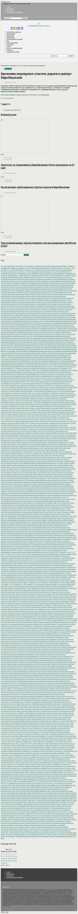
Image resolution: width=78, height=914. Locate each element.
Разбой (19, 681)
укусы (26, 772)
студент (3, 742)
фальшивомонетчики (68, 785)
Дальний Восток (48, 400)
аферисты (32, 306)
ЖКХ (7, 41)
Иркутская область (12, 471)
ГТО (2, 397)
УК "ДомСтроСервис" (56, 770)
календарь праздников (64, 474)
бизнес (34, 315)
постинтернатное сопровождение (24, 651)
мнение (18, 541)
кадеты (3, 474)
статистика (27, 738)
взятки (20, 347)
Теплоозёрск (49, 751)
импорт (3, 465)
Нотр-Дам (61, 584)
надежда (56, 558)
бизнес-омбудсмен (60, 315)
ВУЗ (68, 366)
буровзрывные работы (25, 332)
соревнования (5, 728)
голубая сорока (43, 387)
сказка (6, 717)
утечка (14, 781)
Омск (10, 599)
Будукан (50, 330)
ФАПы (14, 787)
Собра (24, 725)
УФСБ (58, 781)
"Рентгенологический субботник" (38, 268)
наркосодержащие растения (45, 563)
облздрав (49, 586)
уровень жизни (50, 779)
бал (72, 306)
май (11, 516)
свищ (26, 707)
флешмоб (50, 798)
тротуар (22, 762)
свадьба (3, 707)
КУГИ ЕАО (27, 499)
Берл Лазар (29, 313)
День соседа (61, 416)
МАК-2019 (65, 516)
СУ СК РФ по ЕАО (30, 743)
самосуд (28, 704)
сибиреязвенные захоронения (35, 713)
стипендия (62, 738)
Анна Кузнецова (69, 294)
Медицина (10, 37)
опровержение (12, 603)
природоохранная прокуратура (44, 662)
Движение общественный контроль (53, 402)
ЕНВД (27, 440)
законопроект (28, 452)
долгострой (26, 431)
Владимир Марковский (61, 349)
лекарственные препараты (34, 507)
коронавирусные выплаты (43, 491)
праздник (6, 654)
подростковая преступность (10, 639)
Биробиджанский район (53, 321)
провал (20, 666)
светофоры (20, 707)
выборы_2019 (57, 368)
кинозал (50, 480)
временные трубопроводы (49, 363)
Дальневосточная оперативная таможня (22, 399)
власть (51, 351)
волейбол (64, 357)
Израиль (67, 463)
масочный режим (53, 522)
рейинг (74, 687)
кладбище (41, 482)
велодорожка (35, 342)
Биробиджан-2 (46, 317)
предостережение (47, 654)
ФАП (10, 787)
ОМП (2, 599)
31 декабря (26, 270)
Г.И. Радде (42, 378)
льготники (33, 514)
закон (43, 450)
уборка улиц (36, 766)
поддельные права (42, 637)
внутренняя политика (11, 353)
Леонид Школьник (37, 508)
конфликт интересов (8, 491)
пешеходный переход (46, 630)
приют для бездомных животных (63, 664)
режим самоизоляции (31, 687)
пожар (63, 639)
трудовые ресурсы (57, 762)
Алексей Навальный (59, 289)
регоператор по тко (16, 687)
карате (70, 476)
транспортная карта (49, 761)
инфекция (42, 469)
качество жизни (23, 478)
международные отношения (48, 527)
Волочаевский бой (37, 359)
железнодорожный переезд (10, 442)
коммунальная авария (38, 486)
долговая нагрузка (7, 431)
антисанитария (19, 298)
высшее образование (27, 376)
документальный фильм (46, 429)
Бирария (13, 317)
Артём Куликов (22, 304)
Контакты (10, 10)
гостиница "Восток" (27, 393)
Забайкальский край (7, 448)
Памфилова (11, 615)
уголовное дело (14, 768)
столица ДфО (5, 740)
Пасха (75, 618)
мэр (11, 556)
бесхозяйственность (8, 315)
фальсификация (21, 785)
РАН (10, 683)
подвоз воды (24, 637)
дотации (28, 435)
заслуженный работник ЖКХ (34, 455)
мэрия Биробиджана (24, 556)
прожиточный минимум (57, 668)
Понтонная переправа (8, 647)
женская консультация (43, 442)
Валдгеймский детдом (8, 338)
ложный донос (37, 512)
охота (56, 611)
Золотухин (59, 459)
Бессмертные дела (55, 313)
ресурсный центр (20, 690)
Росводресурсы (14, 694)
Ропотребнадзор (68, 692)
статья (33, 738)
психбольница (49, 675)
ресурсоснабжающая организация (38, 690)
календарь (52, 474)
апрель (63, 300)
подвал (17, 637)
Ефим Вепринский (35, 440)
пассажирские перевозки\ (64, 618)
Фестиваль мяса (13, 795)
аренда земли (22, 302)
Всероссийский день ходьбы (20, 366)
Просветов (30, 671)
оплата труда (38, 601)
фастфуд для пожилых (28, 787)
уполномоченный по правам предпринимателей (45, 774)
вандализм (12, 340)
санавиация (35, 704)
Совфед (22, 726)
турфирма (56, 764)
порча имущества (22, 647)
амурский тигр (46, 292)
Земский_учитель (18, 459)
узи (45, 770)
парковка (52, 617)
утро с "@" (34, 781)
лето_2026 (27, 510)
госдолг (54, 391)
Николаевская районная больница (12, 579)
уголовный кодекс (45, 768)
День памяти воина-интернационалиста (57, 412)
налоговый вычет (38, 562)
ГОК (7, 387)
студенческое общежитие (22, 742)
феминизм (63, 791)
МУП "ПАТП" (12, 554)
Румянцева (16, 700)
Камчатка (14, 476)
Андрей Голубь (34, 294)
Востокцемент (33, 361)
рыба (33, 700)
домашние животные (17, 433)
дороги (42, 433)
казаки (25, 474)
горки (75, 387)
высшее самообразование (44, 376)
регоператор (5, 687)
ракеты (67, 681)
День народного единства (17, 412)
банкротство (5, 310)
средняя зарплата (70, 736)
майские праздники (27, 516)
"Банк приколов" (9, 266)
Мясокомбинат (55, 556)
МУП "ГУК (4, 554)
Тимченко (45, 755)
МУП (53, 552)
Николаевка (55, 577)
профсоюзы (72, 673)
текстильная (34, 749)
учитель (22, 783)
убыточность (62, 766)
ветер (22, 344)
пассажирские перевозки (46, 618)
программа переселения (55, 666)
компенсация (38, 488)
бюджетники (5, 334)
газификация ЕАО (60, 378)
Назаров (63, 558)
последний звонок (67, 649)
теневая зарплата (66, 749)
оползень (51, 601)
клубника (57, 482)
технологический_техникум (18, 755)
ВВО (31, 340)
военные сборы (48, 355)
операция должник (27, 601)
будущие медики (71, 330)
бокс (23, 328)
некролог (4, 573)
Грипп (45, 395)
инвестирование (19, 465)
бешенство (19, 315)
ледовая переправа (37, 505)
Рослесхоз (61, 694)
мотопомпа (54, 548)
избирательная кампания (20, 463)
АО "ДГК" (25, 300)
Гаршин (38, 380)
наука (22, 567)
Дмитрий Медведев (41, 427)
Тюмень (3, 766)
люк (68, 514)
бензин (17, 313)
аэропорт (60, 306)
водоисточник (46, 353)
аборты (15, 274)
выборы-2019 (68, 370)
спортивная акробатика (57, 734)
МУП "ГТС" (71, 552)
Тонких (24, 757)
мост (30, 548)
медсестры (15, 527)
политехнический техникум (19, 645)
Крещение (16, 497)
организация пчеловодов (50, 603)
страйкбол (23, 740)
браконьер (20, 330)
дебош (6, 404)
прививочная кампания (48, 660)
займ (13, 450)
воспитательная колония (9, 361)
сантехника (31, 706)
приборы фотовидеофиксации (29, 660)
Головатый (19, 387)
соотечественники (62, 726)
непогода (31, 573)
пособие (3, 651)
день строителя (6, 418)
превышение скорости (33, 654)
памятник (30, 615)
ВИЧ (38, 349)
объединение (63, 594)
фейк (32, 791)
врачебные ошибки (15, 363)
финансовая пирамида (68, 797)
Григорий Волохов (36, 395)
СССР (12, 738)
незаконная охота (42, 571)
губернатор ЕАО (35, 397)
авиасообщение (17, 277)
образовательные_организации (12, 590)
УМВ (51, 772)
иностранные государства (53, 467)
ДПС (43, 435)
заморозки (21, 454)
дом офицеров (59, 431)
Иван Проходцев (47, 461)
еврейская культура (30, 436)
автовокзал (47, 279)
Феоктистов (5, 793)
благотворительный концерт (26, 327)
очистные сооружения (21, 613)
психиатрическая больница (63, 675)
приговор (59, 660)
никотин (40, 579)
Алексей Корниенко (45, 289)
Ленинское (4, 508)
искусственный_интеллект (44, 471)
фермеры (12, 793)
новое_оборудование (67, 581)
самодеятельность (65, 702)
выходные (4, 378)
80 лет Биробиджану (65, 270)
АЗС (67, 283)
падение (56, 613)
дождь (35, 429)
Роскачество (32, 694)
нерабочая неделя (41, 573)
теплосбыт (28, 753)
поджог (52, 637)
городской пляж (66, 389)
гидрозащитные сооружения (49, 382)
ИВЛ (54, 461)
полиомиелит (5, 645)
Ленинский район (68, 507)
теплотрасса (36, 753)
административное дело (21, 283)
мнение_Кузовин (27, 541)
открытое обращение (48, 607)
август (47, 275)
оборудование (40, 588)
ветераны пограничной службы (48, 344)
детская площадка (39, 421)
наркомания (31, 563)
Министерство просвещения (38, 535)
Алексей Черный (14, 291)
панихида (56, 615)
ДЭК (66, 435)
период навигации (7, 628)
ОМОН (73, 598)
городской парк (55, 389)
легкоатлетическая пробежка (17, 505)
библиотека (27, 315)
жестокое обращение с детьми (62, 442)
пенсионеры (63, 622)
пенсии (39, 622)
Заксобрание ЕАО (58, 452)
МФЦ (74, 554)
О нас (8, 7)
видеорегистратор (39, 347)
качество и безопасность (38, 478)
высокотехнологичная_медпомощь (61, 374)
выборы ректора (46, 368)
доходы (39, 435)
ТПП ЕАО (4, 759)
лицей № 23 (64, 510)
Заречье (8, 455)
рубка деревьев (51, 698)
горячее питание (26, 391)
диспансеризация (51, 425)
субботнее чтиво (42, 743)
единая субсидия (32, 438)
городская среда (29, 389)
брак (14, 330)
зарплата (14, 455)
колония (39, 484)
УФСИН (73, 781)
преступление (57, 658)
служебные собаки (37, 721)
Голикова (12, 387)
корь (21, 493)
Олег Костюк (24, 598)
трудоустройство (70, 762)
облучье (70, 586)
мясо (48, 556)
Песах (16, 628)
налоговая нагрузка (12, 562)
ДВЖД (38, 402)
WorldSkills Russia (6, 274)
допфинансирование (32, 433)
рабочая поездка (64, 679)
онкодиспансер (17, 599)
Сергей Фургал (10, 713)
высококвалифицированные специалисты (34, 374)
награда (41, 558)
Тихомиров (53, 755)
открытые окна (61, 607)
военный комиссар (60, 355)
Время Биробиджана (66, 363)
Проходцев (5, 675)
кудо (39, 499)
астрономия (61, 304)
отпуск (59, 609)
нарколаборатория (20, 563)
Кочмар (70, 493)
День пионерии (17, 414)
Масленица (43, 522)
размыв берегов (59, 681)
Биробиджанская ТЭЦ (32, 319)
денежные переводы (59, 406)
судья (32, 745)
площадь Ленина (26, 634)
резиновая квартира (46, 687)
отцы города (29, 611)
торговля (33, 757)
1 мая (73, 268)
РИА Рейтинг (58, 690)
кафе (16, 478)
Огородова (23, 596)
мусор (40, 554)
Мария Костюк (58, 520)
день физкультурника (48, 418)
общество (4, 594)
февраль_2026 (47, 787)
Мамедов (4, 520)
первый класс (38, 626)
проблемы (14, 666)
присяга (19, 664)
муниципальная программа (22, 552)
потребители (47, 651)
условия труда (61, 779)
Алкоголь (50, 291)
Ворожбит (59, 359)
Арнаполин (60, 302)
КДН (25, 480)
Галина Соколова (13, 380)
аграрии (26, 281)
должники (50, 431)
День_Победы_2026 (8, 419)
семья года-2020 (22, 711)
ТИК (40, 755)
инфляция (49, 469)
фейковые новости (45, 791)
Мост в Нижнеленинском (41, 548)
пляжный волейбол (39, 634)
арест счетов (46, 302)
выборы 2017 (11, 368)
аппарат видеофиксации (52, 300)
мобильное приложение (9, 545)
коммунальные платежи (54, 486)
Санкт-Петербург (15, 706)
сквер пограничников (26, 717)
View (2, 154)
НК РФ (45, 579)
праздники (14, 654)
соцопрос (4, 734)
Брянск (44, 330)
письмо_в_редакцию (43, 632)
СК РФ (55, 715)
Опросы (9, 50)
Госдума (60, 391)
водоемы (37, 353)
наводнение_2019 (31, 558)
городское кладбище (42, 389)
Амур (9, 292)
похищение (5, 653)
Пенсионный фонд (63, 624)
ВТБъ (64, 366)
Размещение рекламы (14, 12)
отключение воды (15, 607)
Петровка (66, 628)
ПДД (65, 620)
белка (12, 313)
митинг (49, 539)
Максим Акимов (19, 518)
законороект (37, 452)
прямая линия (27, 675)
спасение (26, 734)
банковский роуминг (68, 308)
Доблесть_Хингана (69, 427)
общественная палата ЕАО (24, 592)
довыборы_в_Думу (26, 429)
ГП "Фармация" (53, 393)
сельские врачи (69, 707)
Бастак (26, 310)
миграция (34, 531)
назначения (70, 558)
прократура (15, 670)
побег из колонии (59, 634)
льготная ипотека (23, 514)
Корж (23, 491)
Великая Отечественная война (19, 342)
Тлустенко (64, 755)
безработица (5, 313)
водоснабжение (26, 355)
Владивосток (48, 349)
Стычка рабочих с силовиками (42, 742)
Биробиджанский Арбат (48, 319)
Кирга (3, 482)
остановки (53, 605)
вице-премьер (32, 349)
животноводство (53, 444)
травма (9, 759)
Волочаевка (13, 359)
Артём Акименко (11, 304)
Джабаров (10, 425)
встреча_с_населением (54, 366)
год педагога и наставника (25, 385)
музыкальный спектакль (58, 550)
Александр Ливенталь (44, 287)
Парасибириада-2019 (29, 617)
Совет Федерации (59, 725)
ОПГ (18, 601)
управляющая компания (20, 779)
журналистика (72, 446)
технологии (5, 755)
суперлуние (48, 745)
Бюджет (42, 332)
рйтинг (3, 692)
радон (14, 681)
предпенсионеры (7, 656)
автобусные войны (57, 277)
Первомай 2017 (28, 626)
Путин (3, 679)
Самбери (44, 702)
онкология (42, 599)
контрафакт (70, 490)
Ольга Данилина (54, 598)
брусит (32, 330)
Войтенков (52, 357)
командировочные (58, 484)
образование (55, 588)
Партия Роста (10, 618)
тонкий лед (18, 757)
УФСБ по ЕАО (65, 781)
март (25, 522)
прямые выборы (38, 675)
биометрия (71, 315)
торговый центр (53, 757)
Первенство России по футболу (12, 626)
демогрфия (48, 406)
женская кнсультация (27, 442)
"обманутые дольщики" (18, 268)
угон (6, 770)
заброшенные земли (50, 448)
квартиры (12, 480)
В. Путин (26, 336)
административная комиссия (52, 281)
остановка (46, 605)
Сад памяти (27, 702)
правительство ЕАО (57, 653)
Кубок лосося (15, 499)
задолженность (6, 450)
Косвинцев (27, 493)
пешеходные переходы (30, 630)
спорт (47, 734)
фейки (36, 791)
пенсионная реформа (17, 624)
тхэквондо (64, 764)
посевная (4, 649)
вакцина (51, 336)
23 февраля (18, 270)
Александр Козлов (14, 287)
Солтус (47, 726)
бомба (59, 328)
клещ (47, 482)
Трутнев (4, 764)
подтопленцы (43, 639)
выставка (4, 376)
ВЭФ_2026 (21, 378)
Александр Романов (59, 287)
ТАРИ (67, 747)
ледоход (14, 507)
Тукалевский (19, 764)
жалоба (44, 440)
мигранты (63, 529)
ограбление (31, 596)
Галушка (22, 380)
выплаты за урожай (56, 372)
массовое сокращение (67, 522)
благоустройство (42, 327)
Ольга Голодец (42, 598)
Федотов (19, 791)
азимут (63, 283)
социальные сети (36, 732)
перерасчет (61, 626)
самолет (13, 704)
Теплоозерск (58, 751)
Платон (12, 634)
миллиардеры (65, 531)
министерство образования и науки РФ (14, 535)
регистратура (63, 685)
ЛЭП (58, 514)
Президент (46, 656)
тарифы (72, 747)
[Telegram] (12, 28)
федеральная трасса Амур (42, 789)
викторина (16, 349)
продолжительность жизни (18, 668)
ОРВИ (39, 603)
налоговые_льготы (25, 562)
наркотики (59, 563)
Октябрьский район (13, 598)
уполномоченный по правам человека (25, 776)
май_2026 (16, 516)
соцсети (10, 734)
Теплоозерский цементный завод (12, 753)
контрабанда (61, 490)
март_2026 (31, 522)
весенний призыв (13, 344)
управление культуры (42, 778)
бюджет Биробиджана (63, 332)
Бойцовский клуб (15, 328)
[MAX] (21, 28)
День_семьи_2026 (21, 419)
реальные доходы (52, 683)
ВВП (35, 340)
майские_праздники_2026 (53, 516)
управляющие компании (36, 779)
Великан (45, 340)
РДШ (44, 683)
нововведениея (43, 581)
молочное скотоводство (14, 546)
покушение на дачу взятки (20, 643)
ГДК (42, 380)
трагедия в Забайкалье (27, 759)
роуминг (34, 698)
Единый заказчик (45, 438)
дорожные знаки (63, 433)
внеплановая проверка (62, 351)
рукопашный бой (6, 700)
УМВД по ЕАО (62, 772)
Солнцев (42, 726)
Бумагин (3, 332)
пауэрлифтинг (37, 620)
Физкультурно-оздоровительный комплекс (51, 795)
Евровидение (71, 436)
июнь (31, 472)
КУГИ (22, 499)
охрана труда (63, 611)
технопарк (32, 755)
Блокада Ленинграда (55, 327)
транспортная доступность (32, 761)
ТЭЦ (69, 764)
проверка (26, 666)
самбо (50, 702)
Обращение (27, 590)
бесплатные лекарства (41, 313)
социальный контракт (49, 732)
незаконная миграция (28, 571)
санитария (49, 704)
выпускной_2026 (14, 374)
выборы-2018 (58, 370)
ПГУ (43, 620)
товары (71, 755)
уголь (3, 770)
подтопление (33, 639)
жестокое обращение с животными (13, 444)
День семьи (52, 416)
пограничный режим (60, 635)
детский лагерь (43, 423)
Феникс (70, 791)
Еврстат (10, 438)
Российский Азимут (49, 696)
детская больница (7, 421)
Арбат (10, 302)
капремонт (57, 476)
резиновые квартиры (60, 687)
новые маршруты (15, 582)
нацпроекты (21, 569)
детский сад (53, 423)
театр (27, 749)
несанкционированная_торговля (59, 573)
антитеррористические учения (11, 300)
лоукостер (52, 512)
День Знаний (15, 410)
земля (69, 457)
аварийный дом (61, 274)
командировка (47, 484)
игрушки (71, 461)
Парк (39, 617)
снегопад (61, 723)
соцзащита (45, 728)
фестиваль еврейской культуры (35, 793)
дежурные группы (35, 404)
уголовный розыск (58, 768)
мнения (16, 543)
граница (71, 393)
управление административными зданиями (53, 776)
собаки (71, 723)
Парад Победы (16, 617)
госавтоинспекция (38, 391)
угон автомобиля (14, 770)
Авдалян (53, 275)
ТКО (59, 755)
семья (68, 709)
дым (62, 435)
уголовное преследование (29, 768)
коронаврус (56, 491)
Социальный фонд (63, 732)
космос (57, 493)
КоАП (6, 484)
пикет (62, 630)
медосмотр (64, 526)
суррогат (55, 745)
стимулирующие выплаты (49, 738)
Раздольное (49, 681)
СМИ (13, 723)
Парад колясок (6, 617)
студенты (9, 742)
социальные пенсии (23, 732)
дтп (54, 435)
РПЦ (39, 698)
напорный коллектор (60, 562)
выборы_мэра (48, 370)
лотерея (46, 512)
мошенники (69, 548)
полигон (56, 643)
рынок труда (60, 700)
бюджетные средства (49, 334)
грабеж (62, 393)
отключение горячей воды (31, 607)
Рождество (53, 692)
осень (3, 605)
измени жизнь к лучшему (55, 463)
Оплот (45, 601)
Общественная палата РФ (42, 592)
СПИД (43, 734)
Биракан (7, 317)
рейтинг (3, 689)
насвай (55, 565)
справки (42, 736)
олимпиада (33, 598)
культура (64, 499)
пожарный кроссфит (25, 641)
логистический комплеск (13, 512)
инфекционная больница (30, 469)
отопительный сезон (42, 609)
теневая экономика (7, 751)
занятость (29, 454)
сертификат (20, 713)
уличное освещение (36, 772)
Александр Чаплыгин (14, 289)
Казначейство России (41, 474)
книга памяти (65, 482)
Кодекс (20, 484)
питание (53, 632)
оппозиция (58, 601)
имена (72, 463)
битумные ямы (38, 323)
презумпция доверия (31, 658)
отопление (53, 609)
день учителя (36, 418)
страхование (36, 740)
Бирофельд (66, 321)
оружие (61, 603)
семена (63, 709)
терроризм (60, 753)
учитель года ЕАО (41, 783)
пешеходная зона (15, 630)
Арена (14, 302)
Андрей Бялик (24, 294)
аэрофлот (67, 306)
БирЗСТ (19, 317)
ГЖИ (23, 382)
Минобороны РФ (22, 537)
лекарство (47, 507)
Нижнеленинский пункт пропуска (39, 577)
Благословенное (10, 325)
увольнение (71, 766)
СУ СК (55, 742)
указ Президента (7, 772)
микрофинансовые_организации (49, 531)
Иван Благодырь (25, 461)
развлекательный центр (30, 681)
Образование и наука (14, 39)
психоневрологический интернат (12, 677)
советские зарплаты (13, 726)
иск (20, 471)
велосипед (52, 342)
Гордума (69, 387)
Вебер (39, 340)
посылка (39, 651)
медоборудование (53, 526)
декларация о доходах (17, 406)
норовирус (53, 584)
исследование (5, 472)
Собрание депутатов (33, 725)
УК (48, 770)
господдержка (6, 393)
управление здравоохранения (24, 778)
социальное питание (62, 730)
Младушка (11, 541)
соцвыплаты (36, 728)
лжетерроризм (36, 510)
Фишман (43, 798)
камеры (8, 476)
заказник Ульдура (21, 450)
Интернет (17, 469)
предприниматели (19, 656)
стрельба (44, 740)
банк (2, 308)
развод (42, 681)
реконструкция (27, 689)
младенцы (4, 541)
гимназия (30, 383)
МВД (44, 524)
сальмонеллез (36, 702)
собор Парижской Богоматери (11, 725)
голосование (33, 387)
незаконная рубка (55, 571)
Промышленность (7, 671)
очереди (71, 611)
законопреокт (18, 452)
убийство (28, 766)
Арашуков (4, 302)
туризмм (38, 764)
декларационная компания (67, 404)
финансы (37, 798)
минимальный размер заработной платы (49, 533)
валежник (19, 338)
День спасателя (71, 416)
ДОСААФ (21, 435)
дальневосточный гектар (34, 400)
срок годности (6, 738)
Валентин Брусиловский (31, 338)
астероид (53, 304)
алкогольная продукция (61, 291)
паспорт (34, 618)
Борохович (9, 330)
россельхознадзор (20, 696)
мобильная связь (68, 543)
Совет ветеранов (47, 725)
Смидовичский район (29, 723)
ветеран (27, 344)
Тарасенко (61, 747)
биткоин (74, 321)
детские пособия (13, 423)
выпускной (4, 374)
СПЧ (46, 736)
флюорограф (58, 798)
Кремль (3, 497)
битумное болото (26, 323)
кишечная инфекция (16, 482)
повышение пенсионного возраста (13, 635)
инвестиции (29, 465)
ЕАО (74, 435)
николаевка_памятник (67, 577)
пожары (67, 641)
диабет (30, 425)
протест (37, 671)
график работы (25, 395)
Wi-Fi (69, 272)
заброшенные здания (35, 448)
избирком (33, 463)
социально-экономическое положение (41, 730)
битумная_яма (15, 323)
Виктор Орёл (72, 347)
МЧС (2, 556)
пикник (67, 630)
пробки (8, 666)
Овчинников (14, 596)
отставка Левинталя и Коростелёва (13, 611)
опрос (20, 603)
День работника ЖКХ (54, 414)
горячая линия (15, 391)
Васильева (26, 340)
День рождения (33, 416)
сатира (37, 706)
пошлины (36, 653)
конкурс (9, 490)
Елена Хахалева (16, 440)
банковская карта (42, 308)
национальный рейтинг (41, 567)
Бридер (27, 330)
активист (4, 285)
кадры (21, 474)
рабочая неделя (52, 679)
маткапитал (27, 524)
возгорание (19, 357)
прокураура (64, 670)
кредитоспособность (69, 495)
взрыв (49, 346)
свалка (8, 707)
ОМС (6, 599)
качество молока (53, 478)
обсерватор (50, 590)
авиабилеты (60, 275)
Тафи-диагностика (18, 749)
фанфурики (4, 787)
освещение (73, 603)
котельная (64, 493)
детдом (59, 419)
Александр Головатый (58, 285)
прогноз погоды (41, 666)
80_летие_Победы (7, 272)
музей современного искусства (39, 550)
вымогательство (22, 372)
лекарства (21, 507)
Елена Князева (6, 440)
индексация (22, 467)
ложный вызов (27, 512)
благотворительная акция (40, 325)
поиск (72, 641)
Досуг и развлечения (14, 48)
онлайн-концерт (52, 599)
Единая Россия (21, 438)
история (13, 472)
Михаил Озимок (70, 539)
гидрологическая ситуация (18, 383)
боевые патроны (69, 327)
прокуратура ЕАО (43, 670)
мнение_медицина (39, 541)
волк (69, 357)
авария (21, 275)
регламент (71, 685)
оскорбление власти (12, 605)
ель (23, 440)
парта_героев (60, 617)
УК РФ (74, 770)
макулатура (53, 518)
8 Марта (50, 270)
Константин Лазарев (25, 490)
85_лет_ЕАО (26, 272)
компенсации (10, 488)
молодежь (72, 545)
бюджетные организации (33, 334)
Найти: (3, 255)
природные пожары (27, 662)
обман (33, 588)
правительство (45, 653)
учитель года (30, 783)
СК (44, 715)
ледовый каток (6, 507)
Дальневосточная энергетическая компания (51, 399)
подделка (32, 637)
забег (16, 448)
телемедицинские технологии (49, 749)
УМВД (55, 772)
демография (39, 406)
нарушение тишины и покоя (18, 565)
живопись (43, 444)
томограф (10, 757)
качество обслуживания (67, 478)
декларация (5, 406)
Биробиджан (36, 317)
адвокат (32, 281)
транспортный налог (63, 761)
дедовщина (20, 404)
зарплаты (20, 455)
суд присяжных (6, 745)
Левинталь (65, 503)
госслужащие (15, 393)
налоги (3, 562)
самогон (55, 702)
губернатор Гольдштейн (20, 397)
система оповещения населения (32, 715)
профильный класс (53, 673)
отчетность (49, 611)
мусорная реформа (49, 554)
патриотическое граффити (22, 620)
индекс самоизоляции (59, 465)
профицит (64, 673)
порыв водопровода (40, 647)
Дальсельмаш (59, 400)
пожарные (14, 641)
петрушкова (5, 630)
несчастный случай (44, 575)
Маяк (41, 524)
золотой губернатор (48, 459)
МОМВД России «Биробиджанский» (35, 546)
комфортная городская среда (53, 488)
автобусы (39, 279)
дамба (66, 400)
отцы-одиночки (39, 611)
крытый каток (48, 497)
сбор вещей (51, 706)
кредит (44, 495)
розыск (59, 692)
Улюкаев (46, 772)
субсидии (59, 743)
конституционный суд (40, 490)
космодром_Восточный (47, 493)
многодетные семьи (26, 543)
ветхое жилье (9, 346)
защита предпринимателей (24, 457)
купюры (40, 501)
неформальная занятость (14, 577)
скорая (28, 719)
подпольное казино (62, 637)
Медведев (55, 524)
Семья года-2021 (34, 711)
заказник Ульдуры (34, 450)
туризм (32, 764)
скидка (43, 717)
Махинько (35, 524)
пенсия (72, 624)
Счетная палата (15, 747)
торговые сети (42, 757)
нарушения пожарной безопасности (40, 565)
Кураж (45, 501)
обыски (7, 596)
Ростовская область (24, 698)
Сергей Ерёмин (63, 711)
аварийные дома (50, 274)
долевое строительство (38, 431)
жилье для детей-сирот (36, 446)
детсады (69, 419)
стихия (68, 738)
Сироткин (70, 713)
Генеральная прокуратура (53, 380)
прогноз (33, 666)
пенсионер (46, 622)
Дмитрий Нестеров (55, 427)
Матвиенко (4, 524)
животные (63, 444)
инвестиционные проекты (42, 465)
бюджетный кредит (7, 336)
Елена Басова (71, 438)
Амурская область (23, 292)
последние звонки (54, 649)
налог (31, 560)
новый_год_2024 (9, 584)
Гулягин (47, 397)
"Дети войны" (29, 266)
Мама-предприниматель (65, 518)
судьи (27, 745)
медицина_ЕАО (13, 526)
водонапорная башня (12, 355)
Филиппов (19, 797)
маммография (12, 520)
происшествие (6, 670)
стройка (68, 740)
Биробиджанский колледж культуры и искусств (29, 321)
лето (21, 510)
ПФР (7, 679)
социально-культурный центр (59, 728)
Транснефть (18, 761)
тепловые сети (26, 751)
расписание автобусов (34, 683)
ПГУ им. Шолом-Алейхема (54, 620)
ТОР (28, 757)
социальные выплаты (8, 732)
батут (39, 310)
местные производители (36, 529)
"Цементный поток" (57, 268)
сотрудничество (26, 728)
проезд (46, 668)
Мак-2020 (72, 516)
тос (60, 757)
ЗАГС (60, 448)
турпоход (49, 764)
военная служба (37, 355)
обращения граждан (39, 590)
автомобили (61, 279)
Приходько (43, 664)
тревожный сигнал (7, 762)
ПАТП (3, 620)
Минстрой (72, 537)
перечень (68, 626)
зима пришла (28, 459)
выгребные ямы (11, 372)
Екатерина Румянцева (58, 438)
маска (37, 522)
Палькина (4, 615)
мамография (21, 520)
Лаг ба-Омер (36, 503)
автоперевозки (6, 281)
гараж (27, 380)
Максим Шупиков (42, 518)
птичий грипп (28, 677)
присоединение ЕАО (62, 662)
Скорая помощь (36, 719)
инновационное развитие (35, 467)
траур (73, 761)
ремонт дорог (55, 689)
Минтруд (11, 539)
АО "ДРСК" (32, 300)
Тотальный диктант (69, 757)
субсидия (66, 743)
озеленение (68, 596)
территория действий (48, 753)
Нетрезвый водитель (59, 575)
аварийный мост (13, 275)
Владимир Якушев (42, 351)
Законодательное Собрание (55, 450)
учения (16, 783)
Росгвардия (24, 694)
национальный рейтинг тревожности (63, 567)
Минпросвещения (62, 537)
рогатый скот (10, 692)
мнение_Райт (51, 541)
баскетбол (20, 310)
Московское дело (22, 548)
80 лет (55, 270)
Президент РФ (68, 656)
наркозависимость (7, 563)
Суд (73, 743)
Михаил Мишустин (58, 539)
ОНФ (60, 599)
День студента (17, 418)
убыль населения (51, 766)
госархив (48, 391)
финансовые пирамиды (9, 798)
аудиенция (25, 306)
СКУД (44, 719)
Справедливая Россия (25, 736)
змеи (35, 459)
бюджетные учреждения (66, 334)
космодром (35, 493)
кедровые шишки (33, 480)
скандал (12, 717)
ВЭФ (16, 378)
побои (68, 634)
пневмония (49, 634)
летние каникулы (14, 510)
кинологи (56, 480)
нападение (49, 562)
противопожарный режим (15, 673)
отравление (66, 609)
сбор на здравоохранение (65, 706)
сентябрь (54, 711)
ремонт (47, 689)
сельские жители (6, 709)
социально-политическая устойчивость (14, 730)
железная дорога (62, 440)
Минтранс (4, 539)
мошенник (61, 548)
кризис (22, 497)
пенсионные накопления (33, 624)
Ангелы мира (14, 294)
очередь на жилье (7, 613)
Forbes (41, 272)
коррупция (16, 493)
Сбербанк (43, 706)
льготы (54, 514)
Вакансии (10, 9)
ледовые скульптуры (51, 505)
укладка (15, 772)
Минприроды (42, 537)
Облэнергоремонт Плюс (22, 588)
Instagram (47, 272)
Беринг (22, 313)
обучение (58, 590)
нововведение (33, 581)
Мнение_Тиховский (63, 541)
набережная (65, 556)
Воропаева (67, 359)
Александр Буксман (29, 285)
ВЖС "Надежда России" (39, 346)
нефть (25, 577)
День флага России (63, 418)
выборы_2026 (5, 370)
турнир (43, 764)
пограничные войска (46, 635)
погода (27, 635)
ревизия (71, 683)
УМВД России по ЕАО (21, 774)
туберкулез (11, 764)
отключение (5, 607)
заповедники (62, 454)
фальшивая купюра (54, 785)
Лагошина (49, 503)
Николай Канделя (30, 579)
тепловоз (17, 751)
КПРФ (3, 495)
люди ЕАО (63, 514)
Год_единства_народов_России (63, 385)
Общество (10, 35)
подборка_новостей (7, 637)
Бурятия (36, 332)
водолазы (62, 353)
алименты (28, 291)
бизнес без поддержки (45, 315)
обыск (3, 596)
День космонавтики (44, 410)
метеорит (49, 529)
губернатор (8, 397)
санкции (24, 706)
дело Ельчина (30, 406)
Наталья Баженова (13, 567)
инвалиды (9, 465)
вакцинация (58, 336)
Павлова (44, 613)
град (66, 393)
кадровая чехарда (12, 474)
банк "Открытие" (10, 308)
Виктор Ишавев (51, 347)
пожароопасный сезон (56, 641)
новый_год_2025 (21, 584)
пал (60, 613)
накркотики (20, 560)
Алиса (34, 291)
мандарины (37, 520)
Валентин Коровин (46, 338)
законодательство (7, 452)
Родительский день (28, 692)
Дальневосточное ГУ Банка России (13, 400)
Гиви (32, 382)
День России (43, 416)
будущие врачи (59, 330)
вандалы (19, 340)
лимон (44, 510)
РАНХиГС (15, 683)
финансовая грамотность (51, 797)
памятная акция (21, 615)
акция (9, 285)
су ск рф (21, 743)
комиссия (4, 486)
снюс (67, 723)
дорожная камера (51, 433)
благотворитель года (23, 325)
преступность (67, 658)
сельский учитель (18, 709)
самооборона (20, 704)
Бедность (44, 310)
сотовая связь (15, 728)
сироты (3, 715)
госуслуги (37, 393)
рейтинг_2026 (11, 689)
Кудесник (34, 499)
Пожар (58, 639)
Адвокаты (38, 281)
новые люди (5, 582)
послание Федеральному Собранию (35, 649)
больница (28, 328)
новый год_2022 (47, 582)
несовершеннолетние (30, 575)
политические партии (36, 645)
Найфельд (4, 560)
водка (32, 353)
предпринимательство (34, 656)
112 (8, 270)
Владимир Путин (14, 351)
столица (74, 738)
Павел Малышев (35, 613)
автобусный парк (30, 279)
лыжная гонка (12, 514)
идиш (3, 463)
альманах (4, 292)
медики (69, 524)
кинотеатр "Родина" (66, 480)
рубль (63, 698)
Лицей (57, 510)
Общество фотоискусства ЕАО (47, 594)
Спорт (8, 46)
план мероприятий (62, 632)
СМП (53, 723)
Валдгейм (66, 336)
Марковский (19, 522)
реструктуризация (7, 690)
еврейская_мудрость (44, 436)
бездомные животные (64, 310)
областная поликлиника (37, 586)
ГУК (42, 397)
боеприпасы (5, 328)
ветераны (33, 344)
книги (72, 482)
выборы (3, 368)
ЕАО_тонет (4, 436)
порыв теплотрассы (54, 647)
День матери (55, 410)
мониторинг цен (62, 546)
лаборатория (27, 503)
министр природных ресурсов (58, 535)
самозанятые (5, 704)
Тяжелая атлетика (18, 766)
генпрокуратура (68, 380)
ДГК (2, 404)
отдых (69, 605)
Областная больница (21, 586)
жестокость (29, 444)
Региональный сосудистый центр (46, 685)
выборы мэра (35, 368)
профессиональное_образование (35, 673)
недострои (62, 569)
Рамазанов (4, 683)
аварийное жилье (37, 274)
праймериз (21, 654)
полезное (49, 643)
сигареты (49, 713)
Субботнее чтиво (12, 52)
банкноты (32, 308)
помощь (68, 645)
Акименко (72, 283)
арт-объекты (68, 302)
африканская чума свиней (45, 306)
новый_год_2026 (33, 584)
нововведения (54, 581)
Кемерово (43, 480)
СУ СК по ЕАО (61, 742)
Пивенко (57, 630)
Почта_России (28, 653)
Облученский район (60, 586)
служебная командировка (22, 721)
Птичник (36, 677)
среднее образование (56, 736)
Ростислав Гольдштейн (9, 698)
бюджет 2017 (50, 332)
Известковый (41, 463)
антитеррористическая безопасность (37, 298)
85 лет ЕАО (18, 272)
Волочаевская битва (24, 359)
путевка (70, 677)
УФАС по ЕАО (47, 781)
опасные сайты (11, 601)
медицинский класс (40, 526)
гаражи (32, 380)
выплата (40, 372)
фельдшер (56, 791)
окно (74, 596)
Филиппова (27, 797)
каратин (3, 478)
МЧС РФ (7, 556)
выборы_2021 (67, 368)
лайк (55, 503)
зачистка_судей (49, 455)
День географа (14, 408)
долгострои (17, 431)
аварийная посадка (24, 274)
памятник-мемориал (41, 615)
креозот (9, 497)
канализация (34, 476)
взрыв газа (56, 346)
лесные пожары (65, 508)
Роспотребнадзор (7, 696)
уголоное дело (69, 768)
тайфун (48, 747)
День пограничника (40, 414)
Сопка (71, 726)
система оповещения (13, 715)
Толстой (3, 757)
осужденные (62, 605)
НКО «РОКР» (56, 579)
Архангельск (32, 304)
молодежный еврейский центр (57, 545)
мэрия (15, 556)
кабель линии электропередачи (52, 472)
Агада (13, 281)
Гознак (3, 387)
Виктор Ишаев (62, 347)
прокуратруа (23, 670)
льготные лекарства (44, 514)
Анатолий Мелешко (58, 292)
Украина (21, 772)
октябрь (3, 598)
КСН (65, 497)
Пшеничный (13, 679)
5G (33, 270)
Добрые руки (15, 429)
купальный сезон (19, 501)
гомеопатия (62, 387)
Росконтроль (52, 694)
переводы (47, 626)
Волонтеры (5, 359)
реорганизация (65, 689)
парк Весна (45, 617)
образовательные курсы (68, 588)
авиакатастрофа (70, 275)
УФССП (3, 783)
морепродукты (6, 548)
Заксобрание (47, 452)
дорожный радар (12, 435)
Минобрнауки (32, 537)
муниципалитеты (7, 552)
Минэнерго (39, 539)
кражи (16, 495)
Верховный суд (61, 342)
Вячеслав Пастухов (32, 378)
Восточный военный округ (47, 361)
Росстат (64, 696)
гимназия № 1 (39, 383)
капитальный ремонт (46, 476)
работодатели (41, 679)
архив (39, 304)
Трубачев (35, 762)
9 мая (32, 272)
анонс (33, 296)
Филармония (11, 797)
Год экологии (47, 385)
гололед (26, 387)
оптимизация (27, 603)
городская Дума (17, 389)
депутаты (42, 419)
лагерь (43, 503)
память (50, 615)
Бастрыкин (33, 310)
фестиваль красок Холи (54, 793)
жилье (26, 446)
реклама (19, 689)
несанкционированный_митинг (11, 575)
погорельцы (34, 635)
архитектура (45, 304)
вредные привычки (33, 363)
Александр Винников (43, 285)
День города (24, 408)
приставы (13, 664)
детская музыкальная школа (23, 421)
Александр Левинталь (28, 287)
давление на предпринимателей (62, 397)
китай (7, 482)
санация (43, 704)
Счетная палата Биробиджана (31, 747)
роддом (18, 692)
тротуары (28, 762)
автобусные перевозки (16, 279)
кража (11, 495)
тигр (37, 755)
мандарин (29, 520)
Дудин (58, 435)
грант (3, 395)
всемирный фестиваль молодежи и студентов (17, 364)
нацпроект (13, 569)
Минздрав (31, 533)
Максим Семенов (30, 518)
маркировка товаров (8, 522)
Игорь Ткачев (63, 461)
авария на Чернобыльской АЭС (34, 275)
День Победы (28, 414)
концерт (18, 491)
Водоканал (55, 353)
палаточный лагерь (69, 613)
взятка (15, 347)
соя (14, 734)
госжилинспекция (69, 391)
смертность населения (61, 721)
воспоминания (23, 361)
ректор (35, 689)
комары (68, 484)
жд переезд (51, 440)
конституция (52, 490)
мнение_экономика (7, 543)
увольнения (5, 768)
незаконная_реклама (69, 571)
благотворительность (8, 327)
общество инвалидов (29, 594)
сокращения (34, 726)
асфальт (69, 304)
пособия (9, 651)
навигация (12, 558)
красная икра (22, 495)
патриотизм (9, 620)
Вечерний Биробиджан (22, 346)
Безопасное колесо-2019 (25, 311)
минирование (68, 533)
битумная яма (5, 323)
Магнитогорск (5, 516)
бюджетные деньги (17, 334)
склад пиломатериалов (18, 719)
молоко (3, 546)
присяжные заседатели (30, 664)
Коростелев (65, 491)
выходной (67, 376)
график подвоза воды (12, 395)
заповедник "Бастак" (51, 454)
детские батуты (65, 421)
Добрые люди (5, 429)
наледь (26, 560)
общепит (65, 590)
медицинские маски (26, 526)
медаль (49, 524)
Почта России (18, 653)
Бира (2, 317)
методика (56, 529)
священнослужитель (39, 707)
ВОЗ (69, 355)
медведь (62, 524)
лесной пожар (55, 508)
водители (26, 353)
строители (51, 740)
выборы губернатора (23, 368)
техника (67, 753)
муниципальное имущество (41, 552)
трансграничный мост (43, 759)
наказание (12, 560)
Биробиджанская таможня (15, 319)
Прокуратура (32, 670)
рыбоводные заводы (48, 700)
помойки (61, 645)
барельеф (13, 310)
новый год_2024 (58, 582)
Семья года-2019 (10, 711)
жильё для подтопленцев (54, 446)
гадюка (49, 378)
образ (48, 588)
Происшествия (12, 43)
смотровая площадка (44, 723)
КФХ (20, 503)
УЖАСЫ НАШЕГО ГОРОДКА (34, 770)
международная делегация (28, 527)
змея (39, 459)
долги (61, 429)
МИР (45, 539)
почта (11, 653)
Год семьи (38, 385)
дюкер (70, 435)
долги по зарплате (69, 429)
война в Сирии (43, 357)
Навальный (5, 558)
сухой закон (70, 745)
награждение (48, 558)
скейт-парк (37, 717)
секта (49, 707)
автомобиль (70, 279)
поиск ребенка (6, 643)
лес (45, 508)
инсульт (3, 469)
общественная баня (8, 592)
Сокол (27, 726)
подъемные (52, 639)
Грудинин (51, 395)
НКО (49, 579)
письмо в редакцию (29, 632)
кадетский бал (68, 472)
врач (7, 363)
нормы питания (44, 584)
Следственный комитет (59, 719)
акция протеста (16, 285)
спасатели (19, 734)
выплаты (46, 372)
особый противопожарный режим (31, 605)
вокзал (58, 357)
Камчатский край (24, 476)
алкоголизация (41, 291)
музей (26, 550)
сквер (17, 717)
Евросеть (4, 438)
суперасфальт (39, 745)
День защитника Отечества (61, 408)
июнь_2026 (37, 472)
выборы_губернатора (17, 370)
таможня (54, 747)
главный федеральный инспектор (55, 383)
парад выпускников (66, 615)
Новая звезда (66, 579)
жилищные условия (17, 446)
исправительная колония (62, 471)
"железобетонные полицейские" (56, 266)
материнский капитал (15, 524)
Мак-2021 (4, 518)
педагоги (18, 622)
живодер (37, 444)
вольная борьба (49, 359)
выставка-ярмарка (13, 376)
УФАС (40, 781)
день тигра (27, 418)
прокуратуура (55, 670)
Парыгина (28, 618)
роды (37, 692)
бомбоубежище (67, 328)
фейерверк (26, 791)
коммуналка (26, 486)
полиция (47, 645)
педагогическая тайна (29, 622)
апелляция (40, 300)
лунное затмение (62, 512)
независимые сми (14, 571)
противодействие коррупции (50, 671)
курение (50, 501)
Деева (26, 404)
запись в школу (38, 454)
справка (36, 736)
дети (64, 419)
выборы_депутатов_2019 (34, 370)
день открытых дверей (35, 412)
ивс (57, 461)
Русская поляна (25, 700)
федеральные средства (59, 789)
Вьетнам (11, 378)
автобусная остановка (43, 277)
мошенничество (6, 550)
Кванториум (5, 480)
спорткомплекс (13, 736)
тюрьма (9, 766)
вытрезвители (58, 376)
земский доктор (6, 459)
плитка (17, 634)
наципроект (5, 569)
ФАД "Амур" (11, 785)
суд (71, 743)
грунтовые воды (61, 395)
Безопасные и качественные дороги (56, 311)
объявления (72, 594)
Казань (30, 474)
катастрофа (10, 478)
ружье (73, 698)
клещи (51, 482)
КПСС (7, 495)
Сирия (64, 713)
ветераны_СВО (64, 344)
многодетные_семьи (41, 543)
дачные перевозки (15, 402)
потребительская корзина (61, 651)
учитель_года (52, 783)
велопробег (44, 342)
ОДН (57, 596)
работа (33, 679)
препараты (48, 658)
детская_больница (52, 421)
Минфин (17, 539)
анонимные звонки (24, 296)
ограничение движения (13, 110)
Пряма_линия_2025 (15, 675)
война (36, 357)
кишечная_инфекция (30, 482)
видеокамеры (27, 347)
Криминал (36, 497)
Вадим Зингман (42, 336)
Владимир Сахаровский (28, 351)
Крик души (28, 497)
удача (22, 770)
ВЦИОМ (73, 366)
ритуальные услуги (70, 690)
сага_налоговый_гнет (15, 702)
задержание (66, 448)
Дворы (72, 402)
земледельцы (51, 457)
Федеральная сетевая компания (21, 789)
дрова (47, 435)
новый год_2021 (35, 582)
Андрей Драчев (45, 294)
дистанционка (62, 425)
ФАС (18, 787)
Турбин (26, 764)
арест (40, 302)
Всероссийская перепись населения (45, 364)
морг (70, 546)
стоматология (15, 740)
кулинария (45, 499)
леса (48, 508)
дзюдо (24, 425)
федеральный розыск (8, 791)
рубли (59, 698)
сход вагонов (5, 747)
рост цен (70, 696)
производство (71, 668)
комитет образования (14, 486)
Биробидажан (27, 317)
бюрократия (18, 336)
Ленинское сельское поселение (19, 508)
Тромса (16, 762)
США (43, 747)
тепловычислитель (38, 751)
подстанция (24, 639)
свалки (13, 707)
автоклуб (54, 279)
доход (33, 435)
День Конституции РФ (28, 410)
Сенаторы (43, 711)
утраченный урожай (23, 781)
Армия (53, 302)
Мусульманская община (64, 554)
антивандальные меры (43, 296)
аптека (68, 300)
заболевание (23, 448)
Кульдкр (52, 499)
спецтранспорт (35, 734)
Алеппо (22, 291)
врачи (24, 363)
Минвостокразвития (8, 533)
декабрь (54, 404)
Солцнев (53, 726)
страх (29, 740)
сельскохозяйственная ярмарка (50, 709)
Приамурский (5, 660)
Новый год (25, 582)
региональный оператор (26, 685)
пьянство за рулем (24, 679)
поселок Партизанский (15, 649)
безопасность (39, 311)
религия (41, 689)
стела (38, 738)
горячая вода (5, 391)
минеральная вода (21, 533)
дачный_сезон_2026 (29, 402)
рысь (67, 700)
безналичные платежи (8, 311)
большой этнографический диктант (44, 328)
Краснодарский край (34, 495)
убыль (43, 766)
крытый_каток (58, 497)
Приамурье (14, 660)
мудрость (20, 550)
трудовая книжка (45, 762)
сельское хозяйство (32, 709)
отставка (74, 609)
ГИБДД (28, 382)
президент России (56, 656)
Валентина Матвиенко (61, 338)
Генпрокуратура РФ (7, 382)
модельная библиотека (25, 545)
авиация (26, 277)
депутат (36, 419)
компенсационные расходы (24, 488)
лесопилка (4, 510)
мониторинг (52, 546)
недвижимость (52, 569)
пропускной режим (20, 671)
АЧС (55, 306)
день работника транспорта (17, 416)
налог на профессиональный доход (60, 560)
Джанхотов (18, 425)
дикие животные (39, 425)
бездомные (52, 310)
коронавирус (29, 491)
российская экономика (34, 696)
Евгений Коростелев (15, 436)
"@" (2, 266)
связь (30, 707)
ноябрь (67, 584)
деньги (30, 419)
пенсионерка (54, 622)
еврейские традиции (59, 436)
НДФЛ (27, 569)
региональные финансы (9, 685)
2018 (12, 270)
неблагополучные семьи (38, 569)
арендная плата (32, 302)
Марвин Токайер (47, 520)
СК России (49, 715)
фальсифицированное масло (37, 785)
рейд (70, 687)
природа (16, 662)
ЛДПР (59, 503)
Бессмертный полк (69, 313)
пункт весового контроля (48, 677)
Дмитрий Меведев (27, 427)
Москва (13, 548)
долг (57, 429)
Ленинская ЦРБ (56, 507)
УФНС (54, 781)
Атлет (19, 306)
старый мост (18, 738)
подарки (70, 635)
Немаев (25, 573)
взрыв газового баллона (68, 346)
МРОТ (14, 550)
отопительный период (27, 609)
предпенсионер (60, 654)
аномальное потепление (9, 296)
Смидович (18, 723)
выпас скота (32, 372)
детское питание (63, 423)
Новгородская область (8, 581)
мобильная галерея (55, 543)
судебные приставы (18, 745)
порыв (31, 647)
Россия (58, 696)
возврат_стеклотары (8, 357)
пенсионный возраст (49, 624)
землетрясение (61, 457)
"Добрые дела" (39, 266)
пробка (3, 666)
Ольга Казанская (65, 598)
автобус (32, 277)
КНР (2, 484)
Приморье (9, 662)
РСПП (43, 698)
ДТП (51, 435)
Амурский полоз (35, 292)
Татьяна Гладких (6, 749)
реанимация (63, 683)
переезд (54, 626)
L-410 (53, 272)
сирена (59, 713)
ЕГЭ (14, 438)
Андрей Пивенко (57, 294)
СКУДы (48, 719)
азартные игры (55, 283)
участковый (10, 783)
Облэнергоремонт (7, 588)
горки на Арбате (6, 389)
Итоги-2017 (20, 472)
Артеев (3, 304)
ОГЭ (53, 596)
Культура (9, 44)
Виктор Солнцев (6, 349)
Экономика (10, 34)
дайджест (4, 399)
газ (53, 378)
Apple (36, 272)
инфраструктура (59, 469)
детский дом (33, 423)
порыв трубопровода (68, 647)
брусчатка (38, 330)
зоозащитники (13, 461)
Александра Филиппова (30, 289)
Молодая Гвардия (40, 545)
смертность (48, 721)
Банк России (20, 308)
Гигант (36, 382)
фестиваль (20, 793)
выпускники (67, 372)
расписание (22, 683)
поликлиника (63, 643)
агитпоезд (19, 281)
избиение (8, 463)
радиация (8, 681)
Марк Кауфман (68, 520)
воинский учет (28, 357)
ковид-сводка (13, 484)
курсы (62, 501)
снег (56, 723)
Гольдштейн (53, 387)
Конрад (15, 490)
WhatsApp (64, 272)
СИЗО (55, 713)
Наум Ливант (28, 567)
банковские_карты (54, 308)
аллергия (73, 291)
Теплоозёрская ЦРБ (70, 751)
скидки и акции (51, 717)
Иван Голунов (36, 461)
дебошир (12, 404)
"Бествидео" (19, 266)
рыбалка (38, 700)
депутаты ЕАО (51, 419)
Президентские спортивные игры (12, 658)
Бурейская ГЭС (11, 332)
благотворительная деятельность (62, 325)
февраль (39, 787)
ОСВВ (66, 603)
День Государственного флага (40, 408)
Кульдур (58, 499)
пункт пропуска (62, 677)
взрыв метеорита (7, 347)
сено (49, 711)
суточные (62, 745)
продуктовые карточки (36, 668)
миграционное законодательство (19, 531)
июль (27, 472)
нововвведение (22, 581)
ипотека (67, 469)
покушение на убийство (37, 643)
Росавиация (5, 694)
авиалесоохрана (6, 277)
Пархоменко (19, 618)
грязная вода (71, 395)
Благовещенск (48, 323)
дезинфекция (46, 404)
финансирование (37, 797)
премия (41, 658)
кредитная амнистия (54, 495)
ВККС (42, 349)
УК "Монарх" (67, 770)
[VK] (18, 28)
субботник (52, 743)
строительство (60, 740)
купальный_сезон (31, 501)
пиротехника (17, 632)
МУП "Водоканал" (61, 552)
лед (28, 505)
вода (21, 353)
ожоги (61, 596)
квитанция (20, 480)
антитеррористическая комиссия (61, 298)
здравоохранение (40, 457)
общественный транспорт (61, 592)
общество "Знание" (15, 594)
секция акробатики (57, 707)
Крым (42, 497)
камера (3, 476)
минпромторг (51, 537)
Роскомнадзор (42, 694)
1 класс (68, 268)
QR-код (57, 272)
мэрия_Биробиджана (39, 556)
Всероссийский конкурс (38, 366)
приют (49, 664)
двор (68, 402)
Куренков (57, 501)
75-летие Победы (40, 270)
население (62, 565)
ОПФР (34, 603)
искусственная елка (28, 471)
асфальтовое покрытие (9, 306)
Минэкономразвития (27, 539)
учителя (60, 783)
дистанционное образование (11, 427)
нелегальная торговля (15, 573)
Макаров (10, 518)
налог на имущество (40, 560)
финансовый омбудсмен (25, 798)
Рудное (68, 698)
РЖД (52, 690)
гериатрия (18, 382)
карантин (64, 476)
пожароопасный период (40, 641)
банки (27, 308)
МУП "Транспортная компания (27, 554)
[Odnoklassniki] (15, 28)
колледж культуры (29, 484)
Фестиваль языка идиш (27, 795)
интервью (10, 469)
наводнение (20, 558)
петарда (21, 628)
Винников (23, 349)
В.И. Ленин (33, 336)
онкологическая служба (31, 599)
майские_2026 (39, 516)
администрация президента (40, 283)
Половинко (54, 645)
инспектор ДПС (68, 467)
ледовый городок (65, 505)
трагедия (15, 759)
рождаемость (44, 692)
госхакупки (44, 393)
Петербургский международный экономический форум (43, 628)
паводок (50, 613)
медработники (6, 527)
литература (50, 510)
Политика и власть (13, 32)
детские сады (23, 423)
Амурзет (14, 292)
